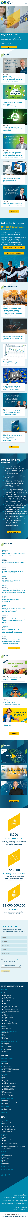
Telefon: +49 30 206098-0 (19, 1207)
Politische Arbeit (8, 1015)
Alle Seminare (14, 648)
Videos (4, 1157)
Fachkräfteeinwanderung (10, 1023)
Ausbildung (7, 1085)
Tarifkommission (6, 1066)
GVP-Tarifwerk (7, 997)
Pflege (5, 1020)
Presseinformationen (7, 1155)
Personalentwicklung (9, 1089)
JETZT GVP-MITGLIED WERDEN (14, 248)
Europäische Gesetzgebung (9, 1102)
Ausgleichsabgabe (8, 1131)
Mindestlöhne (7, 1000)
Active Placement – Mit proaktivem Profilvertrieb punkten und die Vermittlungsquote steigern (12, 641)
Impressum (7, 1214)
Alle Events (14, 733)
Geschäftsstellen (6, 1071)
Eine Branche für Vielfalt (10, 1094)
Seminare (4, 1137)
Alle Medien (14, 801)
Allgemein (6, 1080)
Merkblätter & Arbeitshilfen (11, 1009)
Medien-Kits (5, 1163)
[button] (1, 19)
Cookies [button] (20, 1214)
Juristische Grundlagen (10, 1129)
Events (4, 1026)
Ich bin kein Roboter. (9, 965)
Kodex (4, 1077)
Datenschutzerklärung (15, 959)
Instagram (5, 1175)
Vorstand (4, 1065)
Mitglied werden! (14, 532)
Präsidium (5, 1063)
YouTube (9, 1175)
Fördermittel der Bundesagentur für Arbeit (13, 1146)
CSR (3, 1091)
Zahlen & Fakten (6, 1028)
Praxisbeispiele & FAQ (9, 1126)
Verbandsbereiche (7, 1068)
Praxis (3, 1048)
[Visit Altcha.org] (20, 966)
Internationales (7, 1099)
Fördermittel (5, 1051)
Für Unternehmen (8, 1142)
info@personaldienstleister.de (19, 1209)
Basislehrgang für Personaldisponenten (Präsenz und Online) (13, 554)
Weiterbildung (6, 1025)
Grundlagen (5, 991)
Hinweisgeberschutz (8, 1169)
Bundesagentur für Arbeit (10, 1006)
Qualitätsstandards (7, 1046)
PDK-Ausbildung (6, 1139)
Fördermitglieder (6, 1109)
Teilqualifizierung (6, 1049)
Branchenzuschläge (9, 998)
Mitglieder (5, 1108)
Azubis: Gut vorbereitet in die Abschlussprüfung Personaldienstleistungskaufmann (12, 631)
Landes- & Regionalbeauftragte (10, 1069)
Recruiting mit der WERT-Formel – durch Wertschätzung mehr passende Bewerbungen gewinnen (13, 610)
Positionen (6, 1019)
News (5, 994)
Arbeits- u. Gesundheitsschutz (11, 1011)
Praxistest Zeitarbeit (9, 1017)
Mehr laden (14, 211)
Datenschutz (14, 1214)
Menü (26, 3)
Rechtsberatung (6, 1122)
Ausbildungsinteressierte (10, 1143)
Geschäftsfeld (5, 1045)
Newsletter (5, 1160)
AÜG (5, 1008)
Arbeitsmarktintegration (10, 1022)
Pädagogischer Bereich (10, 1086)
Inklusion (4, 1123)
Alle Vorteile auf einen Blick (14, 253)
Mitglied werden (7, 1059)
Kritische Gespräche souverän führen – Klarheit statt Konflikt (13, 572)
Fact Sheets (5, 1103)
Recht (3, 1034)
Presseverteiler (6, 1158)
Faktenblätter (5, 1162)
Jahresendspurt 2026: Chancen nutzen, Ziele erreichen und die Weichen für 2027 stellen (13, 620)
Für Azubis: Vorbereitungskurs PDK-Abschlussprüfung (12, 580)
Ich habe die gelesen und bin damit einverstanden (15, 960)
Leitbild (4, 1075)
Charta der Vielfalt (8, 1096)
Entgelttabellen (8, 995)
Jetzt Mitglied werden (9, 47)
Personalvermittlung (9, 1088)
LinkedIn (2, 1175)
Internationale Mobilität (10, 1083)
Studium (4, 1145)
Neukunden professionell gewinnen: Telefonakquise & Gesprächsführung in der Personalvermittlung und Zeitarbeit (13, 590)
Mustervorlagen (8, 1005)
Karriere (4, 1112)
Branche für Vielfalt (7, 1092)
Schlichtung (5, 1166)
